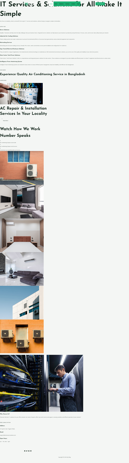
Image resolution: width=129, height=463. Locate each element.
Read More (5, 120)
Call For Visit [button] (3, 26)
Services (67, 4)
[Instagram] (28, 451)
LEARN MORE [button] (3, 80)
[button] (100, 3)
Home (51, 4)
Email (78, 4)
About (56, 4)
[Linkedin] (30, 451)
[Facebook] (24, 451)
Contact (73, 4)
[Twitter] (26, 451)
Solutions (61, 4)
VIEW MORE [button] (3, 70)
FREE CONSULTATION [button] (5, 422)
